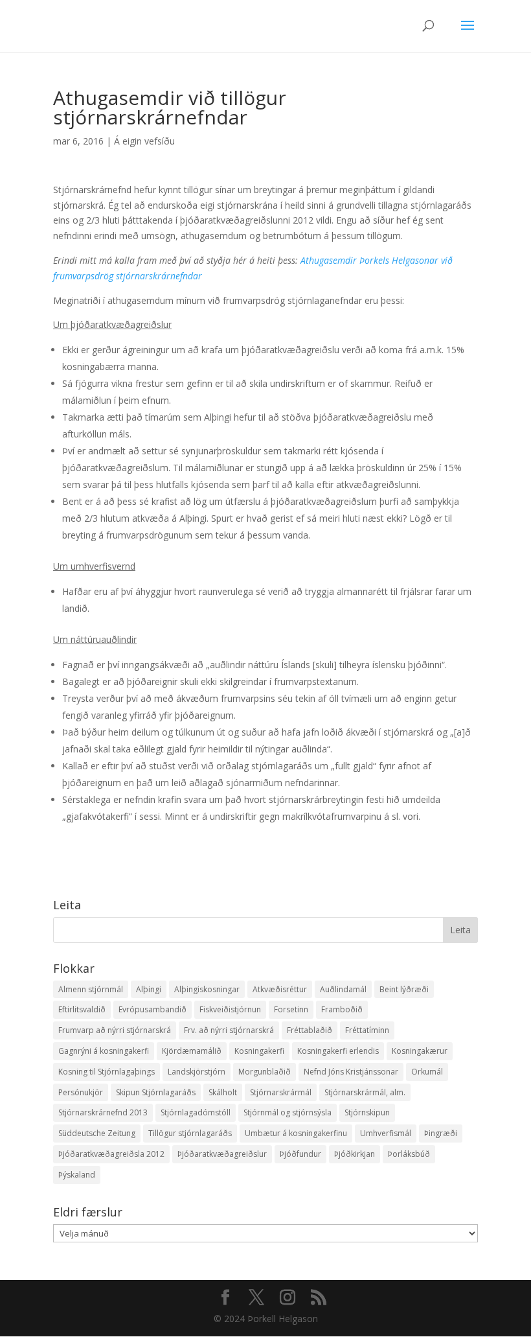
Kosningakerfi (259, 1050)
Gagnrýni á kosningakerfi (103, 1050)
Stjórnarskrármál (280, 1092)
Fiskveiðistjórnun (230, 1009)
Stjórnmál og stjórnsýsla (287, 1112)
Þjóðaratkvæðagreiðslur (222, 1153)
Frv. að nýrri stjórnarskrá (229, 1030)
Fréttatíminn (367, 1030)
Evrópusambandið (152, 1009)
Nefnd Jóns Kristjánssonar (351, 1071)
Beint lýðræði (404, 989)
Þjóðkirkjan (354, 1153)
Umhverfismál (385, 1133)
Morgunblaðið (264, 1071)
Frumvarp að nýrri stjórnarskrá (114, 1030)
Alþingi (148, 989)
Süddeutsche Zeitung (96, 1133)
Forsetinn (291, 1009)
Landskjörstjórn (196, 1071)
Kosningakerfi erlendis (338, 1050)
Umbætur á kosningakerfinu (296, 1133)
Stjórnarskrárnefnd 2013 (103, 1112)
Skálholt (223, 1092)
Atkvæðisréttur (280, 989)
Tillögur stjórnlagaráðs (190, 1133)
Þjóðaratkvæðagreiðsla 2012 (111, 1153)
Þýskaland (76, 1174)
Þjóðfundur (300, 1153)
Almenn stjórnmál (90, 989)
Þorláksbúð (409, 1153)
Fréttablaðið (309, 1030)
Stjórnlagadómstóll (196, 1112)
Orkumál (427, 1071)
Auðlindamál (343, 989)
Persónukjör (80, 1092)
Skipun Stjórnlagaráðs (156, 1092)
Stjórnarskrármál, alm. (364, 1092)
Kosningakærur (419, 1050)
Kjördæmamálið (191, 1050)
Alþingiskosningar (207, 989)
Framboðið (342, 1009)
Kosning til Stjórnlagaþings (106, 1071)
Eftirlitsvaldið (82, 1009)
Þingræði (440, 1133)
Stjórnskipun (367, 1112)
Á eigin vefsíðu (144, 141)
